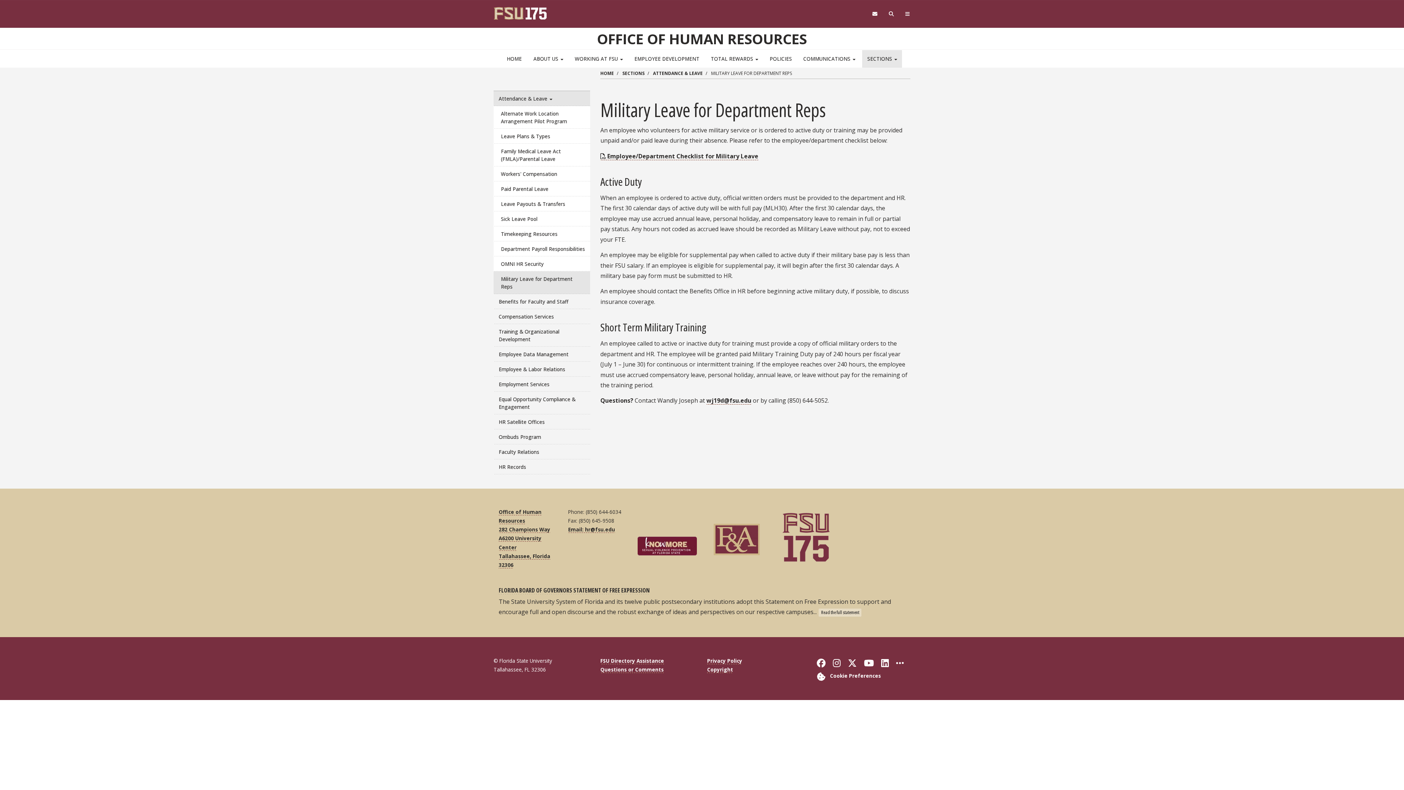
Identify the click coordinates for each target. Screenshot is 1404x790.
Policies (781, 58)
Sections (880, 58)
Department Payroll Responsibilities (543, 248)
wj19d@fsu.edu (728, 400)
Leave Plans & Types (525, 136)
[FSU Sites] (908, 14)
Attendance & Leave (524, 98)
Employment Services (524, 384)
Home (514, 58)
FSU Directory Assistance (632, 660)
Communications (827, 58)
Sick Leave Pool (519, 218)
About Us (546, 58)
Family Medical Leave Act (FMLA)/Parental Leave (531, 155)
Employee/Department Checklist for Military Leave (682, 156)
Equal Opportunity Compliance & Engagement (537, 403)
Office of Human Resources (702, 38)
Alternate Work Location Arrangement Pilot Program (534, 117)
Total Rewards (733, 58)
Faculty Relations (519, 451)
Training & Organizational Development (529, 335)
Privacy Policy (724, 660)
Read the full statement (840, 612)
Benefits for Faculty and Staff (533, 301)
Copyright (720, 669)
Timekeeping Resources (529, 233)
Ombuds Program (520, 436)
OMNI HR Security (522, 263)
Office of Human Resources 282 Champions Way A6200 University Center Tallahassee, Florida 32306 (524, 538)
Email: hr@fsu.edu (591, 529)
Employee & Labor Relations (532, 369)
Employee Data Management (534, 354)
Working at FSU (597, 58)
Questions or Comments (632, 669)
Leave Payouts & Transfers (533, 203)
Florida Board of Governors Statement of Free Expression (574, 590)
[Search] (891, 14)
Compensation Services (526, 316)
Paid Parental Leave (524, 188)
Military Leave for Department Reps (537, 282)
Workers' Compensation (529, 173)
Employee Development (666, 58)
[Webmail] (874, 14)
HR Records (512, 466)
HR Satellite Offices (522, 421)
